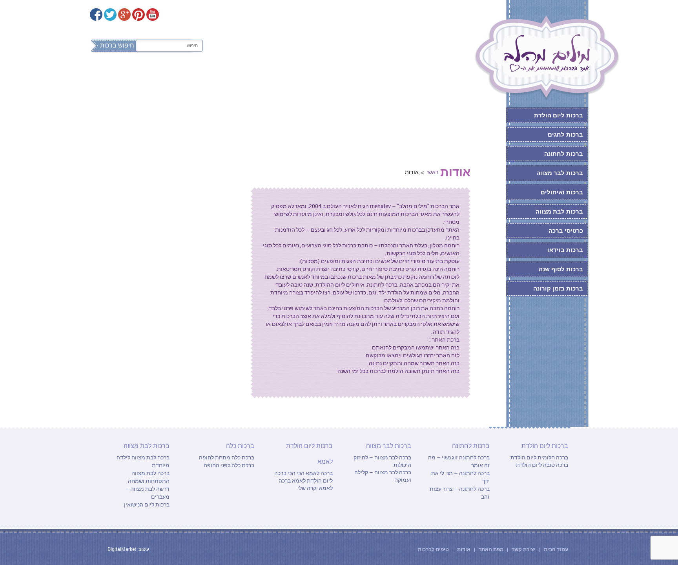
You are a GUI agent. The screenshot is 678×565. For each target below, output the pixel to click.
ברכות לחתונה (310, 77)
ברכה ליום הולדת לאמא (303, 476)
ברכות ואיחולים (562, 192)
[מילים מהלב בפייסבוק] (96, 14)
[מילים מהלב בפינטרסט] (138, 14)
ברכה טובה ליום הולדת (542, 464)
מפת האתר (491, 549)
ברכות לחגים (565, 134)
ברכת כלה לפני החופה (229, 465)
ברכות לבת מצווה (176, 77)
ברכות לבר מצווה (245, 77)
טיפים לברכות (433, 549)
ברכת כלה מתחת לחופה (226, 457)
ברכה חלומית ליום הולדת (539, 457)
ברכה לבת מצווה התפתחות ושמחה (149, 477)
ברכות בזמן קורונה (558, 288)
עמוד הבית (555, 549)
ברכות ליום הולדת (378, 77)
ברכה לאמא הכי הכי (309, 473)
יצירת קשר (524, 549)
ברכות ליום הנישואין (147, 504)
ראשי (432, 172)
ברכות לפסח (443, 77)
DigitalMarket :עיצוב (128, 549)
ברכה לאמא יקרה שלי (306, 484)
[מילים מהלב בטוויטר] (110, 14)
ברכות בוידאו (565, 250)
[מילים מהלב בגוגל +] (124, 14)
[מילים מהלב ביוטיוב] (152, 14)
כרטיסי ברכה (566, 230)
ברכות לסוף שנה (561, 269)
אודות (463, 549)
